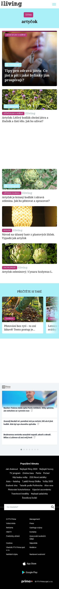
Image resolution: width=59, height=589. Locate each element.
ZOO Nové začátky (38, 477)
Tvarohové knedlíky (20, 493)
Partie (38, 473)
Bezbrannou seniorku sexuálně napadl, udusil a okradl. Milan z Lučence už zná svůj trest (27, 436)
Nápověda (33, 543)
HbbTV (9, 532)
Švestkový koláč (29, 498)
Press (32, 523)
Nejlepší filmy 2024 (28, 469)
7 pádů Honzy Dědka (31, 481)
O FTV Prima (11, 519)
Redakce (33, 547)
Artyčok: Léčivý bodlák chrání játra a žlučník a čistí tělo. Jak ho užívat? (25, 119)
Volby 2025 (48, 481)
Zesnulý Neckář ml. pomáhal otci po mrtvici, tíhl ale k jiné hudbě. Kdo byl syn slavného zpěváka (28, 422)
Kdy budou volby (20, 477)
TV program (15, 473)
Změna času (28, 473)
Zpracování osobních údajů (38, 537)
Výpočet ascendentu (41, 489)
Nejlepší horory (46, 469)
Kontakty (33, 532)
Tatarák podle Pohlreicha (31, 485)
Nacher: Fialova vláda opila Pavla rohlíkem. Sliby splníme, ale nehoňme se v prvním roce (29, 409)
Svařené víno (12, 485)
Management (35, 519)
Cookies (9, 543)
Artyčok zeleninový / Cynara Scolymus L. (27, 271)
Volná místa (10, 523)
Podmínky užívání (13, 536)
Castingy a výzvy (36, 528)
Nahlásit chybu (12, 554)
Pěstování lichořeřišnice (19, 489)
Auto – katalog (13, 481)
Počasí (46, 473)
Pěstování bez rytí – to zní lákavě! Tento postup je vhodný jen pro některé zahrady (20, 327)
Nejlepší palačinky (39, 493)
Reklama (9, 528)
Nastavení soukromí (37, 554)
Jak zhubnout (12, 469)
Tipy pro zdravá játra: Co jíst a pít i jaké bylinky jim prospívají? (27, 75)
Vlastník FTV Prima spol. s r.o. (15, 548)
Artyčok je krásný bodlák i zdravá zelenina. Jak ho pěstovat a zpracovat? (26, 198)
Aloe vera (48, 485)
